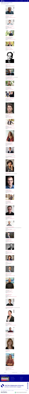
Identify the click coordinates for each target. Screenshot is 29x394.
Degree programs (12, 377)
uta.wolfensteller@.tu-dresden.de (10, 369)
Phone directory (21, 377)
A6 (7, 145)
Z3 (12, 79)
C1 (11, 79)
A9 (10, 79)
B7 (7, 67)
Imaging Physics (10, 190)
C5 (7, 219)
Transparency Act (9, 390)
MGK (9, 336)
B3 (7, 174)
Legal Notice (4, 390)
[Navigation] (27, 1)
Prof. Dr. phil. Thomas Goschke (9, 76)
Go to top (27, 390)
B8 (7, 18)
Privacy (6, 390)
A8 (7, 297)
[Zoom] (10, 343)
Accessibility (12, 390)
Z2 (11, 117)
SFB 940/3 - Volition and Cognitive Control (6, 2)
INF (7, 242)
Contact (1, 390)
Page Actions (23, 372)
